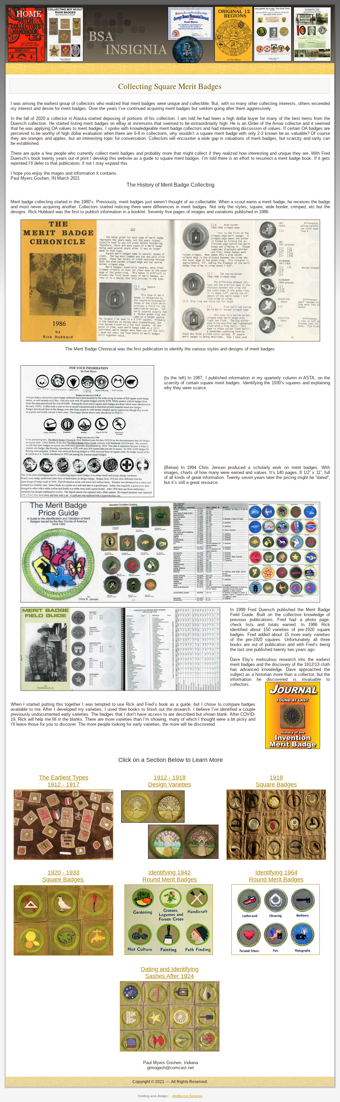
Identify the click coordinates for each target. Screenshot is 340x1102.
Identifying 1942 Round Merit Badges (169, 876)
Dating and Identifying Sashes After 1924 (170, 972)
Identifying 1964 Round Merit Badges (276, 876)
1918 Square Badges (276, 781)
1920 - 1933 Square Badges (63, 876)
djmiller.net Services (187, 1096)
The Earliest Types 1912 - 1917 (63, 781)
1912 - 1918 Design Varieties (169, 781)
